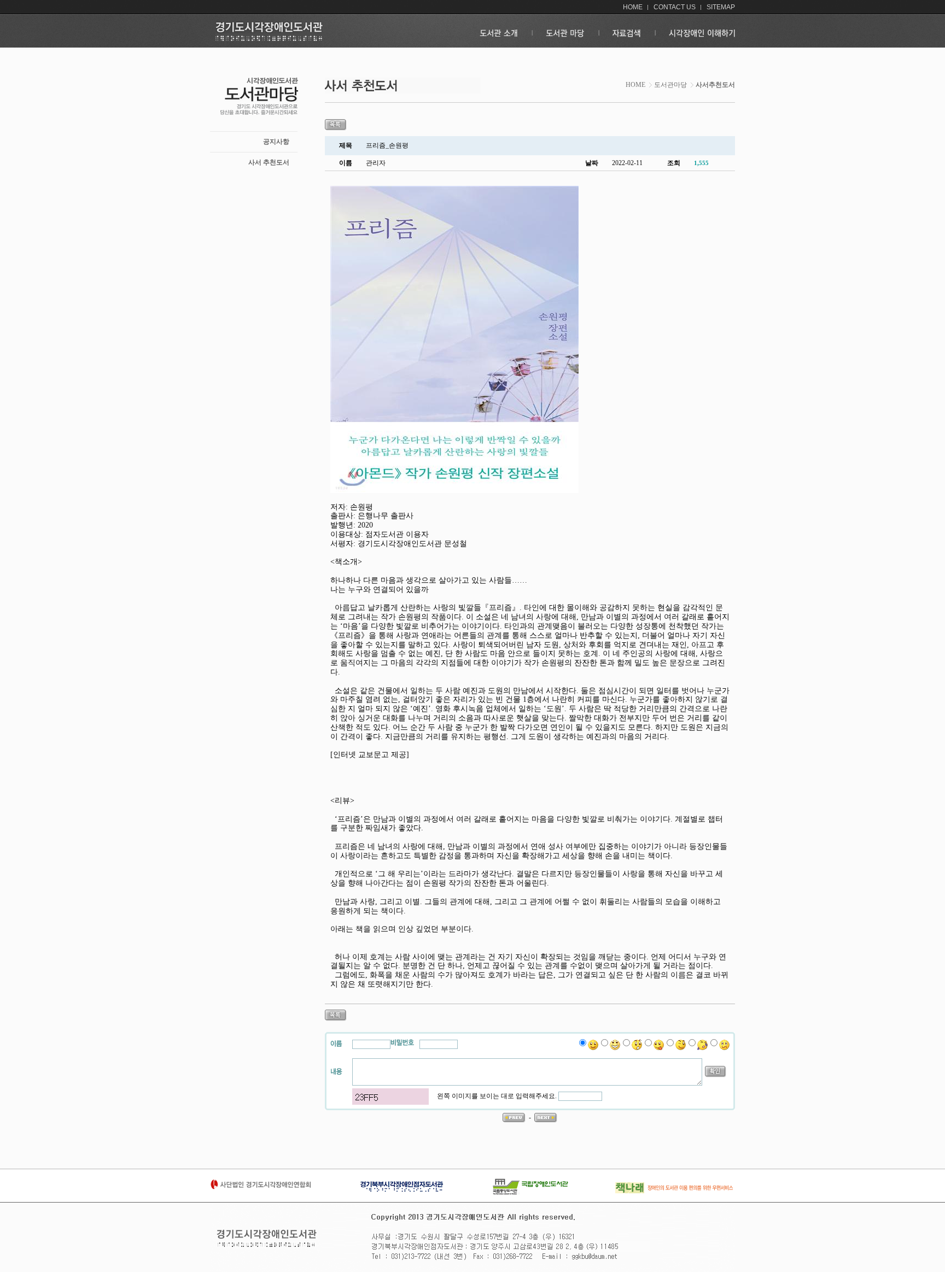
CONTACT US (675, 7)
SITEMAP (721, 7)
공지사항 (276, 141)
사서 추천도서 (268, 162)
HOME (633, 7)
